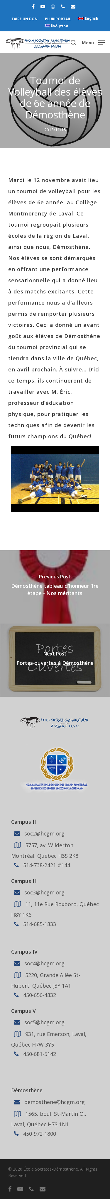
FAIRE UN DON (25, 18)
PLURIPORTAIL (58, 18)
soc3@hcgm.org (44, 892)
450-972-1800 (39, 1133)
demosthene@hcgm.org (54, 1101)
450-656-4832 (39, 994)
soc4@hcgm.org (44, 963)
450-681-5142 (39, 1053)
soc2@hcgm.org (44, 833)
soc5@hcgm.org (44, 1022)
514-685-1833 (39, 924)
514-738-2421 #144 (46, 864)
